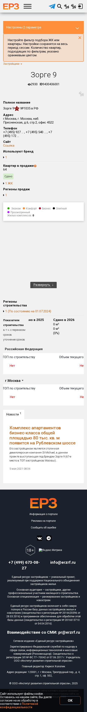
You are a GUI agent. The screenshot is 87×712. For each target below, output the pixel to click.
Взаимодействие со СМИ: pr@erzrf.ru (43, 632)
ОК (70, 701)
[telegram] (52, 6)
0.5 (16, 109)
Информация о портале (44, 514)
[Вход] (80, 6)
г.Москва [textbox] (12, 380)
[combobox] (14, 380)
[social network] (39, 538)
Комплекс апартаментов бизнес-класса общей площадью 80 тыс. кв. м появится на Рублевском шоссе (43, 435)
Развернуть (42, 285)
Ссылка (8, 145)
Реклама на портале (43, 520)
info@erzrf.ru (63, 562)
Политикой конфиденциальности (19, 705)
